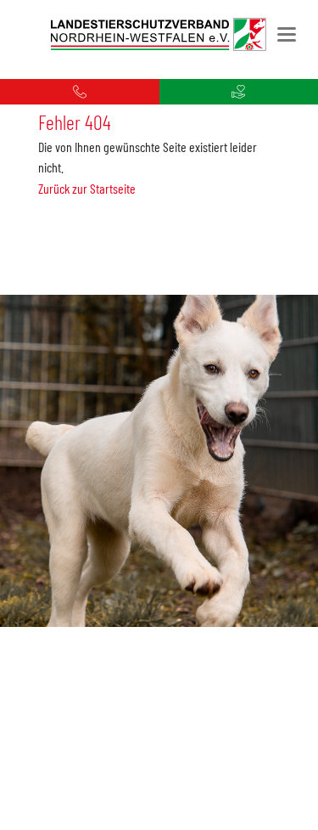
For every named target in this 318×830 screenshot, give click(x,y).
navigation (286, 34)
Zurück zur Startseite (87, 188)
